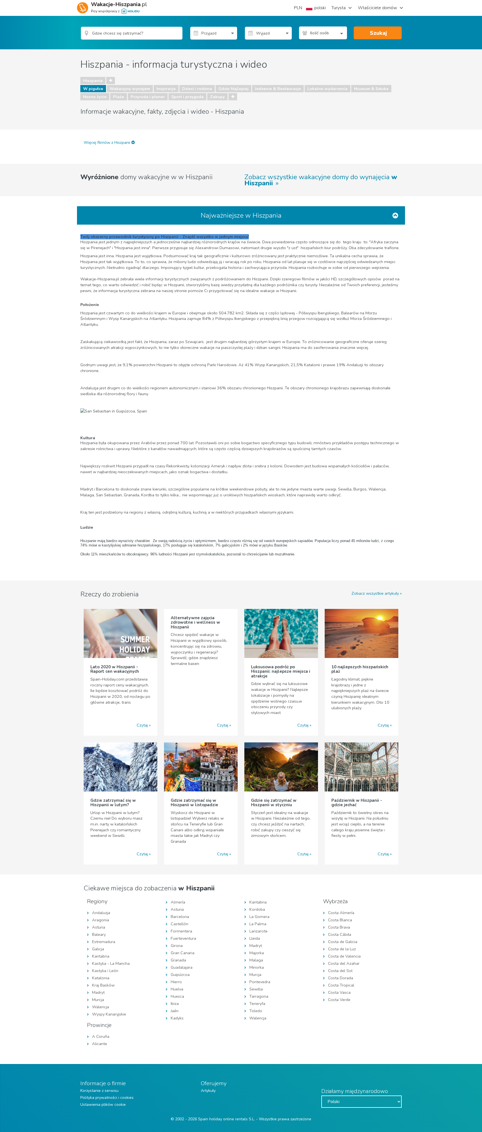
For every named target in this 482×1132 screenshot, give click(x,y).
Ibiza (175, 1003)
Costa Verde (339, 999)
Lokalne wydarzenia (327, 88)
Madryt (98, 992)
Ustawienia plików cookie (103, 1104)
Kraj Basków (103, 985)
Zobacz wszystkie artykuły (375, 593)
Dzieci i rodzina (197, 88)
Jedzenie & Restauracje (278, 88)
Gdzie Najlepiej (233, 88)
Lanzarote (258, 931)
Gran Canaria (182, 953)
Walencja (100, 1007)
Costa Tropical (341, 985)
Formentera (181, 931)
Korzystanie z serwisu (99, 1090)
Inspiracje (166, 88)
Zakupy (217, 96)
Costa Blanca (340, 920)
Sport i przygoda (187, 96)
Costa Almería (341, 912)
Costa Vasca (339, 992)
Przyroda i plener (148, 96)
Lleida (254, 938)
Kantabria (100, 956)
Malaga (256, 960)
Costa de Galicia (342, 941)
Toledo (255, 1011)
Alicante (99, 1043)
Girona (177, 945)
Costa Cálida (339, 934)
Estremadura (103, 941)
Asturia (98, 927)
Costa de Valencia (344, 956)
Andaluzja (101, 912)
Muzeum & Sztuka (371, 88)
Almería (178, 902)
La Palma (257, 924)
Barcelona (180, 916)
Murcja (98, 999)
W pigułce (93, 88)
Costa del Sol (340, 970)
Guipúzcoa (180, 974)
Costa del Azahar (344, 963)
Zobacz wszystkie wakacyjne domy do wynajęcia (320, 180)
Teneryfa (257, 1003)
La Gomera (259, 916)
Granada (178, 960)
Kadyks (177, 1018)
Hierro (176, 982)
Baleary (99, 934)
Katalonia (100, 978)
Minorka (256, 967)
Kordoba (257, 909)
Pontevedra (259, 982)
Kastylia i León (105, 970)
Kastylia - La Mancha (111, 963)
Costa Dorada (340, 978)
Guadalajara (181, 967)
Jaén (175, 1011)
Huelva (177, 989)
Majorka (256, 953)
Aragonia (100, 920)
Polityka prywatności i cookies (107, 1097)
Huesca (177, 996)
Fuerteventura (183, 938)
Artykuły (208, 1090)
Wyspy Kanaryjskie (109, 1014)
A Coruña (100, 1036)
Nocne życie (95, 96)
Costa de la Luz (342, 949)
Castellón (179, 924)
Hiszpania (93, 80)
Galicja (98, 949)
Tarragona (258, 996)
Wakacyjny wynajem (130, 88)
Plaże (118, 96)
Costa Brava (339, 927)
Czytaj (142, 725)
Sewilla (256, 989)
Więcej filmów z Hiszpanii (107, 142)
